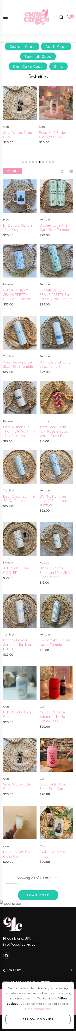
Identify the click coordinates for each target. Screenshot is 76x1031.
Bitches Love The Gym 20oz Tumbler (55, 227)
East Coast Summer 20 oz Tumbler (19, 498)
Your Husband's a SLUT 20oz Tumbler (18, 364)
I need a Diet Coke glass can (18, 854)
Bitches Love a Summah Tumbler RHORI (17, 644)
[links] (7, 955)
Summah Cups (38, 56)
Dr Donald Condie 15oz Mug (17, 227)
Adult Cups (56, 46)
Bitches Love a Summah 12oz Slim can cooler (55, 572)
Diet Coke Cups (28, 66)
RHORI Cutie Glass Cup (18, 714)
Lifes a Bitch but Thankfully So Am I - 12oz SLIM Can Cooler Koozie (19, 431)
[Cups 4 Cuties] (38, 17)
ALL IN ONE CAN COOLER (16, 570)
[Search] (61, 17)
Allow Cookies (38, 1019)
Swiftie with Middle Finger (55, 854)
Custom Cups (22, 46)
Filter (14, 170)
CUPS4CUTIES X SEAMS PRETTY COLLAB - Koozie (17, 294)
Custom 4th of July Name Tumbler (56, 642)
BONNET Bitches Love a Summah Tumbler (53, 500)
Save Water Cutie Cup (17, 134)
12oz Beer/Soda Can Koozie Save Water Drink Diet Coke (54, 431)
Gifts (58, 66)
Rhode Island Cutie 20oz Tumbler (55, 364)
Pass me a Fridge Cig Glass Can (53, 134)
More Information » (38, 1009)
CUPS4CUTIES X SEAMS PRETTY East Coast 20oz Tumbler (56, 294)
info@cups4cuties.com (20, 944)
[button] (23, 162)
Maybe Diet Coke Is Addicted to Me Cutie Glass (55, 716)
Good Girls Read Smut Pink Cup (53, 786)
